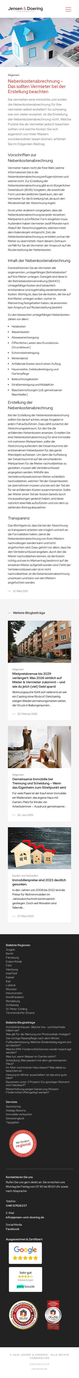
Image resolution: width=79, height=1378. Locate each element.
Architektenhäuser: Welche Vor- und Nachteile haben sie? (35, 1028)
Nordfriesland (14, 997)
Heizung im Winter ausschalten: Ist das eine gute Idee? (36, 1076)
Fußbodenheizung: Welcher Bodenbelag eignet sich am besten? (38, 1043)
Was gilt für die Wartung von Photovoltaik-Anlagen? (38, 1034)
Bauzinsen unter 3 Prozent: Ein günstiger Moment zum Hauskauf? (37, 1083)
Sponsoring (13, 1106)
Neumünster (14, 993)
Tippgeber (12, 1122)
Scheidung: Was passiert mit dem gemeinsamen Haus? (36, 1062)
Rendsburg (13, 1001)
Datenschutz (39, 1364)
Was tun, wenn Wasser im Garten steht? (31, 1056)
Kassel (10, 977)
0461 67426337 (16, 1206)
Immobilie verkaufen (19, 1114)
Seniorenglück (15, 1118)
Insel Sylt (11, 973)
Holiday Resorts (16, 1110)
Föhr (9, 965)
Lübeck (11, 985)
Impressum (39, 1369)
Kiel (8, 981)
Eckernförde (14, 961)
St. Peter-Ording (16, 1009)
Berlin (9, 953)
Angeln (10, 950)
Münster (11, 989)
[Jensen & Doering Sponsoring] (39, 1143)
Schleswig (12, 1005)
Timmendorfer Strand (20, 1013)
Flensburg (12, 957)
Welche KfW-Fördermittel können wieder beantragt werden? (38, 1050)
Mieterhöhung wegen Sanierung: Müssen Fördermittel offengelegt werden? (32, 1090)
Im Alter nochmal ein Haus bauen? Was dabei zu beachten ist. (36, 1069)
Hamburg (12, 969)
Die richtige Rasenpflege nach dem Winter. (33, 1038)
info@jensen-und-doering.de (25, 1217)
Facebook (12, 1229)
